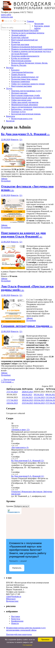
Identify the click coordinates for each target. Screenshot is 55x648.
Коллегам (10, 121)
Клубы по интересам (20, 58)
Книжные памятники (20, 81)
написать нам (7, 17)
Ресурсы (9, 67)
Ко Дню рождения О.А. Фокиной (25, 134)
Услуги (9, 88)
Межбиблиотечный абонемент (24, 105)
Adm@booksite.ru (13, 596)
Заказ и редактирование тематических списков (31, 107)
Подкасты (15, 42)
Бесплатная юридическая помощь (26, 114)
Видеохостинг (12, 601)
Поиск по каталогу (21, 21)
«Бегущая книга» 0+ (20, 447)
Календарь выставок (20, 44)
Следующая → (7, 382)
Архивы (9, 506)
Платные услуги (18, 111)
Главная (30, 21)
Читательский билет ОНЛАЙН (24, 30)
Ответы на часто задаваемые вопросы (27, 33)
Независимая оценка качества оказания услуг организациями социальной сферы (26, 629)
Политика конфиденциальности (25, 56)
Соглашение (27, 645)
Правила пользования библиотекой (26, 47)
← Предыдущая (8, 379)
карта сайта (6, 15)
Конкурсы (10, 116)
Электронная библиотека (22, 72)
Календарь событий (20, 37)
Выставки (15, 616)
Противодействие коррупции (19, 634)
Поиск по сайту (8, 21)
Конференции (17, 621)
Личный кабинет (18, 35)
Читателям (38, 24)
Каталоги (15, 70)
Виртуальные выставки (21, 86)
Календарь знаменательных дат (25, 77)
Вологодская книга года (21, 118)
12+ (21, 139)
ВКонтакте (11, 599)
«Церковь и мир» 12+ (20, 429)
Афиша (4, 178)
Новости (14, 139)
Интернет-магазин (19, 93)
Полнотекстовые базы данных (24, 79)
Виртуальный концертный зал (24, 40)
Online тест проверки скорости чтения (28, 84)
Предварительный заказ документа (26, 98)
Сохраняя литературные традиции (27, 326)
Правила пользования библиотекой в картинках (32, 49)
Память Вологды (18, 74)
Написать (16, 568)
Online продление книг (21, 100)
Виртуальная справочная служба (25, 95)
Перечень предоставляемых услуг (26, 91)
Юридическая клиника (21, 61)
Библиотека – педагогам (21, 109)
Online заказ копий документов (24, 102)
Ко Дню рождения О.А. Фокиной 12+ (27, 460)
